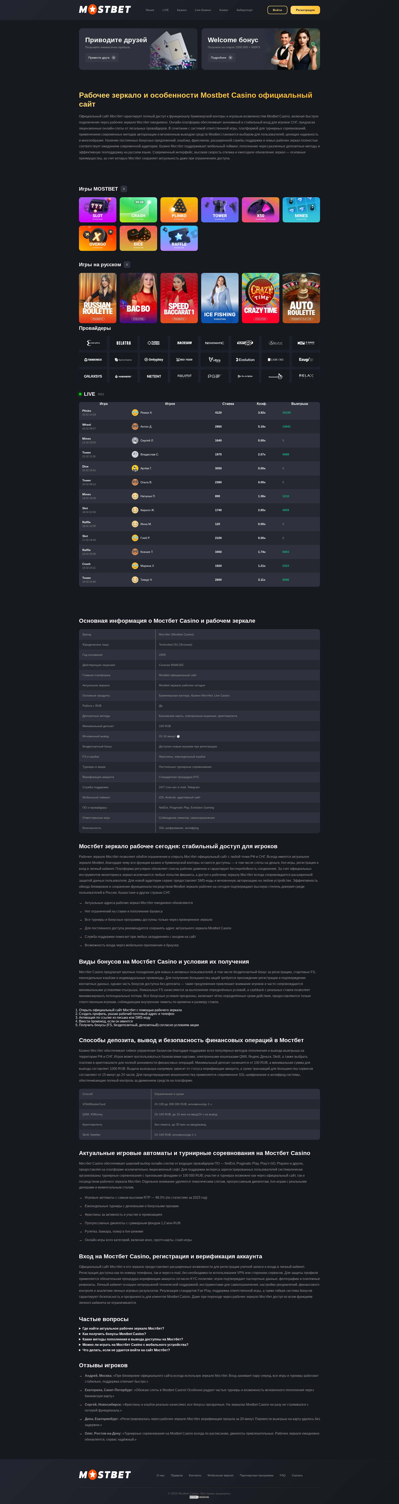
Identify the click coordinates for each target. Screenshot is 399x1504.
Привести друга (99, 57)
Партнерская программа (256, 1475)
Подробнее (218, 57)
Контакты (195, 1475)
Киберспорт (245, 10)
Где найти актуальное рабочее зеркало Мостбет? (123, 1328)
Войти (277, 10)
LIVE (166, 10)
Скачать (297, 1475)
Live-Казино (203, 10)
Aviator (223, 10)
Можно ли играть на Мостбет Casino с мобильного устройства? (135, 1344)
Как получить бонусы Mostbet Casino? (114, 1334)
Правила (177, 1475)
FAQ (283, 1475)
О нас (161, 1475)
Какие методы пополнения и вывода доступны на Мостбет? (133, 1339)
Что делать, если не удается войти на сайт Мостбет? (126, 1350)
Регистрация (305, 10)
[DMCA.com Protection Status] (199, 1498)
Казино (182, 10)
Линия (150, 10)
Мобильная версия (221, 1475)
